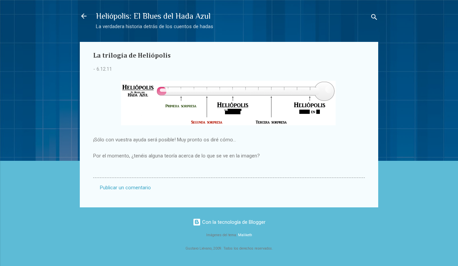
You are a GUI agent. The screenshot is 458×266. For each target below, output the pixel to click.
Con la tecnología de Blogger (233, 222)
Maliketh (245, 235)
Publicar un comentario (125, 188)
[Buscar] (374, 18)
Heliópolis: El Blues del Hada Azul (153, 15)
